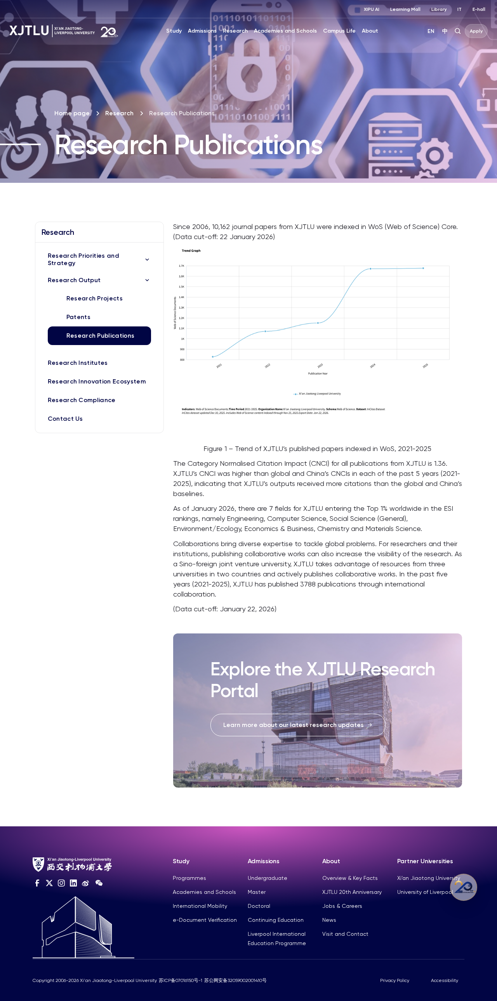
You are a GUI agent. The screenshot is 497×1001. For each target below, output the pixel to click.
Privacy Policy (394, 980)
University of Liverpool (425, 892)
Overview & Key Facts (350, 878)
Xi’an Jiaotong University (428, 878)
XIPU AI (371, 9)
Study (174, 31)
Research (235, 31)
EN (430, 31)
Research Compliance (82, 400)
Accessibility (444, 980)
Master (257, 892)
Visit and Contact (345, 934)
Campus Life (339, 31)
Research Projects (94, 298)
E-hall (479, 9)
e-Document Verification (205, 920)
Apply (476, 31)
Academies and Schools (285, 31)
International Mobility (200, 906)
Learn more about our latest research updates (293, 725)
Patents (78, 317)
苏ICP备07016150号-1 (180, 980)
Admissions (202, 31)
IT (459, 9)
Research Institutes (78, 362)
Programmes (189, 878)
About (370, 31)
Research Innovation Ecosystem (97, 381)
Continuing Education (276, 920)
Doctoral (259, 906)
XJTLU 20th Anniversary (352, 892)
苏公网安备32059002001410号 (235, 980)
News (329, 920)
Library (439, 9)
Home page (72, 113)
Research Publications (100, 335)
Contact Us (65, 418)
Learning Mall (405, 9)
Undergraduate (267, 878)
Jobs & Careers (342, 906)
